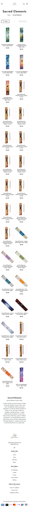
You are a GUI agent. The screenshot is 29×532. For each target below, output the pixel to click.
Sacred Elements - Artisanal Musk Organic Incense (7, 147)
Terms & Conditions (14, 487)
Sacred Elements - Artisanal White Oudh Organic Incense (21, 218)
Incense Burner (14, 477)
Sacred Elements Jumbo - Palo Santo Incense (21, 336)
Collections (14, 460)
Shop (14, 457)
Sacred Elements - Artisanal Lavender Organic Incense (21, 123)
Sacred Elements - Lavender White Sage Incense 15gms (7, 266)
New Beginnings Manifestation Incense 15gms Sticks (7, 99)
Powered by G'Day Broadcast (19, 501)
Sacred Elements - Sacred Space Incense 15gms (7, 313)
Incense (14, 475)
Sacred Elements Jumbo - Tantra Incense (8, 359)
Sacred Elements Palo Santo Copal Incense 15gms (7, 383)
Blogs (14, 462)
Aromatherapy (14, 470)
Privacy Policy (14, 490)
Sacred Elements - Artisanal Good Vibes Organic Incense (7, 123)
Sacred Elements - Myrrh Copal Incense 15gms (7, 289)
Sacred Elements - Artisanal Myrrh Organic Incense (21, 147)
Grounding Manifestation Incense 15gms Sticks (7, 72)
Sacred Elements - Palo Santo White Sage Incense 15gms (21, 290)
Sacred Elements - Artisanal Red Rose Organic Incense (21, 171)
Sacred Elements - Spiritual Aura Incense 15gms (21, 313)
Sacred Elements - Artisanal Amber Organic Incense (21, 96)
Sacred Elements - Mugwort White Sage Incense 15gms (21, 266)
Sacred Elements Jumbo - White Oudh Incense (21, 359)
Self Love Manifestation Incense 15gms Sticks (21, 385)
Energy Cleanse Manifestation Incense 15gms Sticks (21, 46)
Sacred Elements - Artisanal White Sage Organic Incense (7, 242)
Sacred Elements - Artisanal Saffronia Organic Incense (7, 195)
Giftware (15, 480)
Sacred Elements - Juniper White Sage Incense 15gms (21, 241)
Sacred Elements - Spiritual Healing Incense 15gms (7, 336)
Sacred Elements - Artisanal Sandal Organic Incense (21, 195)
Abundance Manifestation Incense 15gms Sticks (7, 45)
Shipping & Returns (14, 492)
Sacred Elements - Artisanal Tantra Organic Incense (7, 218)
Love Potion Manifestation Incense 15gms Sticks (21, 72)
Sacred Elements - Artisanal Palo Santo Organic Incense (7, 171)
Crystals (14, 472)
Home (8, 15)
